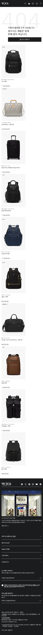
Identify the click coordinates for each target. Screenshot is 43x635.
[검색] (25, 3)
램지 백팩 (4, 469)
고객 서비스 (5, 555)
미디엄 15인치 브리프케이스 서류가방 (12, 340)
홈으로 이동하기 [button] (25, 39)
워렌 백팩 (4, 383)
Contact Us (5, 562)
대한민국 (10, 630)
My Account (6, 543)
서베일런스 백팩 (6, 426)
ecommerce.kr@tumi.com (9, 621)
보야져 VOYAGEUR (6, 295)
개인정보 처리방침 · (8, 626)
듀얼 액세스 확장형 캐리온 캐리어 (11, 167)
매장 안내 (5, 526)
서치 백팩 (4, 81)
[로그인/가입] (33, 3)
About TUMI (6, 549)
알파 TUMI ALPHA (6, 165)
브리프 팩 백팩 (6, 254)
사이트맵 (16, 626)
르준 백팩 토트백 (6, 210)
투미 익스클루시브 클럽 (9, 536)
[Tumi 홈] (5, 3)
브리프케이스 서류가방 (8, 124)
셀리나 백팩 (5, 297)
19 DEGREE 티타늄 (6, 122)
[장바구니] (37, 3)
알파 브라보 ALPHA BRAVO (8, 79)
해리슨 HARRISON (6, 381)
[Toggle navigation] (40, 3)
